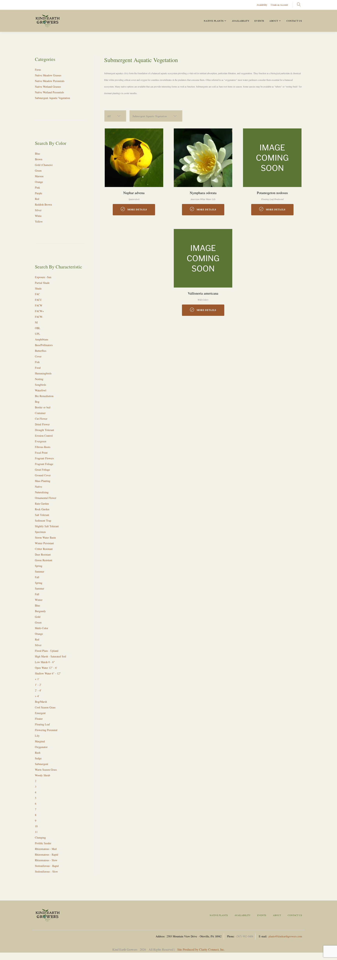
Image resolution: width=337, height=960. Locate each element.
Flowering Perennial (46, 730)
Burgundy (40, 611)
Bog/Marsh (41, 702)
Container (40, 413)
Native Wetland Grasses (48, 86)
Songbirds (40, 384)
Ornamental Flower (45, 498)
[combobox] (115, 116)
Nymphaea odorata (203, 192)
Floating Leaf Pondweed (272, 199)
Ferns (38, 69)
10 (36, 826)
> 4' (37, 696)
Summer (39, 571)
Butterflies (40, 351)
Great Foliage (42, 469)
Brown (38, 159)
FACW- (39, 317)
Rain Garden (42, 503)
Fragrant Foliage (44, 464)
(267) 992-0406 (244, 936)
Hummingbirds (43, 373)
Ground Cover (43, 475)
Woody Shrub (42, 775)
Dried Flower (42, 424)
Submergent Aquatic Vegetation (52, 98)
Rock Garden (42, 509)
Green (38, 170)
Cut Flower (41, 418)
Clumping (40, 837)
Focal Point (41, 452)
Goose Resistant (43, 560)
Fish (37, 362)
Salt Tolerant (42, 515)
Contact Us (294, 20)
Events (259, 20)
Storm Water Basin (45, 537)
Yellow (39, 221)
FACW (38, 305)
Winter (39, 600)
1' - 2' (38, 685)
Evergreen (40, 441)
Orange (39, 182)
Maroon (39, 176)
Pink (37, 187)
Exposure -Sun (43, 277)
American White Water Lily (203, 199)
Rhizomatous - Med (46, 849)
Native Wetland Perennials (49, 92)
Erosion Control (44, 435)
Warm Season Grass (46, 769)
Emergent (40, 713)
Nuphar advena (134, 192)
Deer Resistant (43, 554)
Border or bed (42, 407)
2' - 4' (38, 690)
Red (37, 199)
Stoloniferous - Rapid (47, 866)
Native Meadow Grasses (48, 75)
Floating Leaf (42, 724)
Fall (37, 577)
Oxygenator (41, 747)
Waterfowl (40, 390)
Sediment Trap (43, 520)
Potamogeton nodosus (272, 192)
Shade (38, 288)
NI (36, 322)
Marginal (40, 741)
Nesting (39, 379)
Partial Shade (42, 283)
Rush (37, 752)
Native (38, 486)
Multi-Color (41, 628)
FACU (38, 300)
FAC (37, 294)
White (38, 216)
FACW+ (39, 311)
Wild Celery (203, 299)
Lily (37, 735)
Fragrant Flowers (44, 458)
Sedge (38, 758)
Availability (262, 4)
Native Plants (213, 20)
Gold (37, 617)
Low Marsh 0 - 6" (45, 662)
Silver (38, 210)
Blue (37, 153)
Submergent (41, 764)
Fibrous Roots (42, 447)
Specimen (40, 532)
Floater (39, 718)
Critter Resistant (44, 549)
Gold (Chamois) (44, 165)
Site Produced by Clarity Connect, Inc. (201, 949)
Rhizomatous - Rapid (46, 854)
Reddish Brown (43, 204)
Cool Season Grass (45, 707)
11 (36, 832)
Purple (38, 193)
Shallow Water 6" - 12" (48, 673)
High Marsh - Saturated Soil (50, 656)
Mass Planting (42, 481)
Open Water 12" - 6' (46, 668)
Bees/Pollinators (44, 345)
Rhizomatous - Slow (46, 860)
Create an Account (279, 4)
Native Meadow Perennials (49, 81)
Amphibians (41, 339)
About (273, 20)
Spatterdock (134, 199)
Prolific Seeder (43, 843)
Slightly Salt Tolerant (47, 526)
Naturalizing (42, 492)
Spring (38, 566)
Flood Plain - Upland (46, 651)
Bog (37, 401)
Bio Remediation (44, 396)
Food (38, 368)
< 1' (37, 679)
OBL (37, 328)
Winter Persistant (44, 543)
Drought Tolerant (44, 430)
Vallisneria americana (203, 293)
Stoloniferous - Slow (46, 871)
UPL (37, 334)
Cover (38, 356)
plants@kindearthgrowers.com (285, 936)
